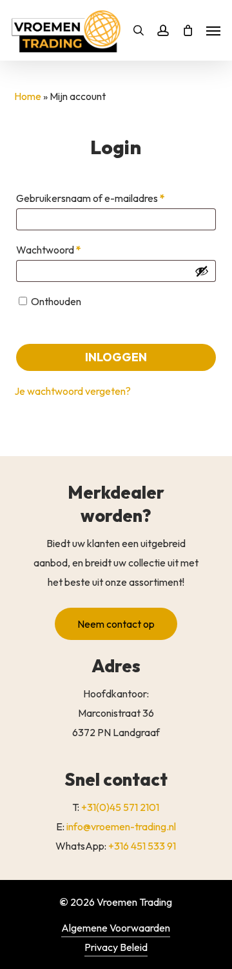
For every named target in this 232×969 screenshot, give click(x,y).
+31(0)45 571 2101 (120, 807)
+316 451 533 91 (142, 845)
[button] (116, 624)
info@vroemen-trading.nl (121, 826)
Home (27, 96)
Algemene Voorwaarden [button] (115, 927)
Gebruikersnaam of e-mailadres (105, 198)
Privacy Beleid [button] (116, 947)
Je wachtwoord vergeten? (72, 391)
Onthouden (56, 301)
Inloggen (116, 357)
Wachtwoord (63, 249)
